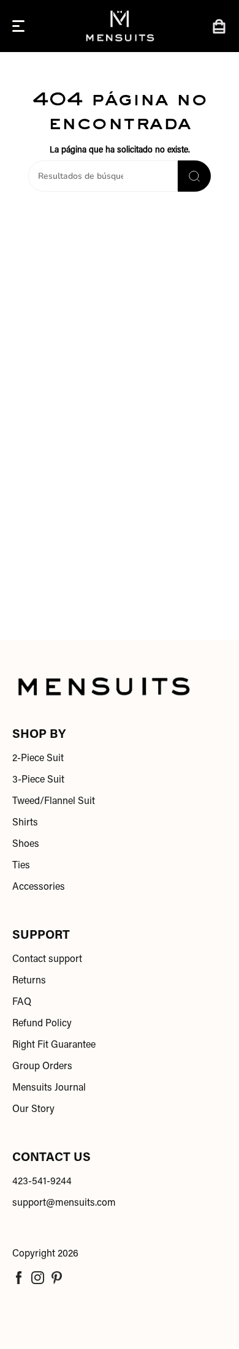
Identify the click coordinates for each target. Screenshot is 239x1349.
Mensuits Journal (49, 1088)
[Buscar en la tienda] (194, 176)
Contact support (47, 959)
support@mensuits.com (64, 1203)
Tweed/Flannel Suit (53, 801)
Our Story (33, 1109)
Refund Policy (42, 1024)
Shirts (25, 823)
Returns (29, 981)
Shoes (25, 844)
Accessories (38, 887)
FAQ (21, 1002)
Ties (21, 866)
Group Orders (42, 1067)
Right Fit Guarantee (54, 1045)
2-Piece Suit (38, 759)
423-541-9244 (42, 1182)
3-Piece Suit (38, 780)
